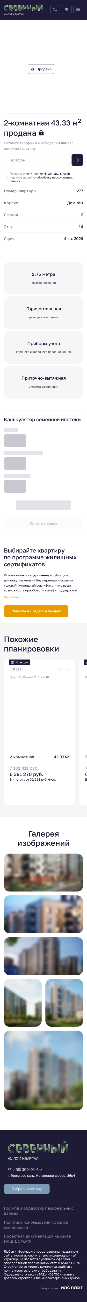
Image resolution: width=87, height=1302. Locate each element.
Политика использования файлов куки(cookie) (36, 1225)
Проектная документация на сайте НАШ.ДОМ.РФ (37, 1239)
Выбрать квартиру (27, 1189)
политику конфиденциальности (47, 173)
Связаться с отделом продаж (36, 611)
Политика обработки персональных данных (38, 1211)
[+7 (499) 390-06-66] (55, 9)
